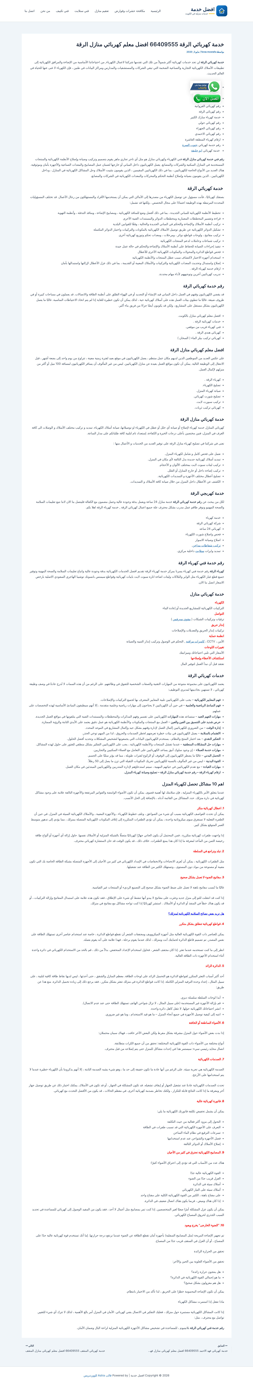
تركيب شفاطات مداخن (206, 545)
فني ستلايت (82, 11)
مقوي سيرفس (182, 619)
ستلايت (199, 551)
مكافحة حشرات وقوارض (130, 11)
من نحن (45, 11)
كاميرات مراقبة (195, 641)
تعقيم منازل (102, 11)
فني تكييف (62, 11)
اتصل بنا (30, 11)
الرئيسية (156, 11)
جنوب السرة (190, 145)
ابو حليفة (196, 150)
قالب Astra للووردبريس (98, 1375)
